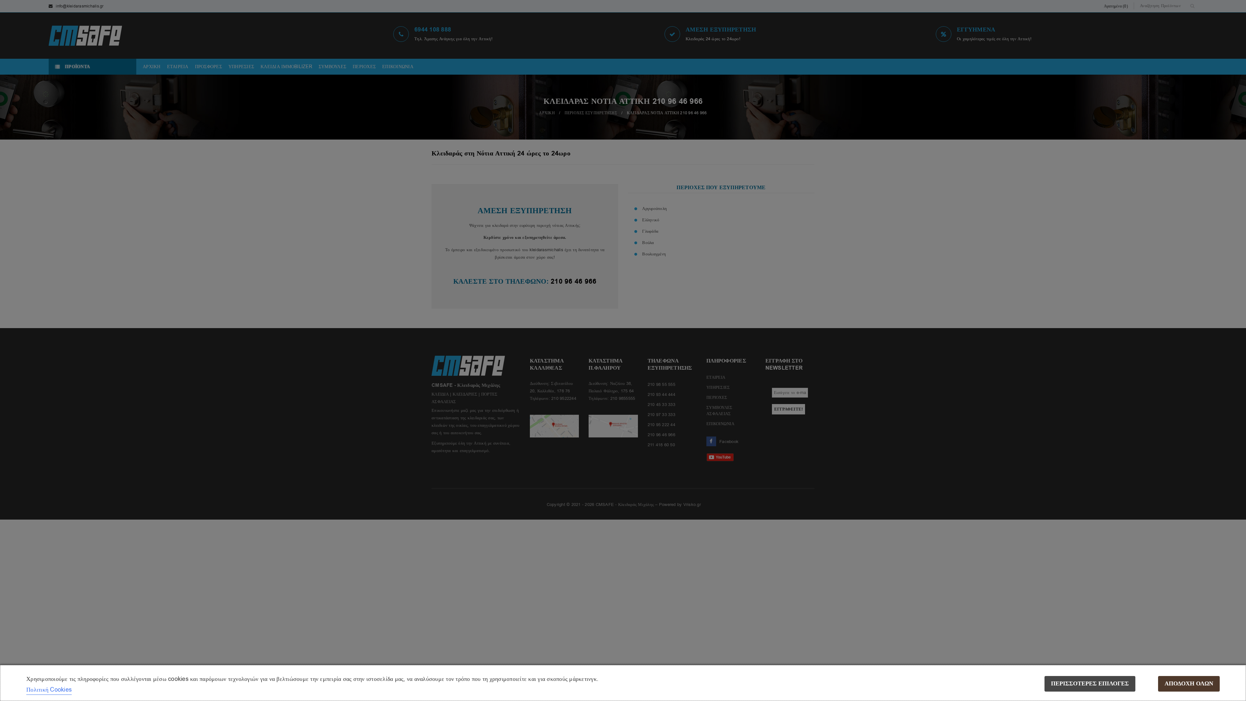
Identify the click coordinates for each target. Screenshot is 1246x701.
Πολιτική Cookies (49, 690)
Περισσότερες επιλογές (1090, 684)
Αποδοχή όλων (1189, 684)
